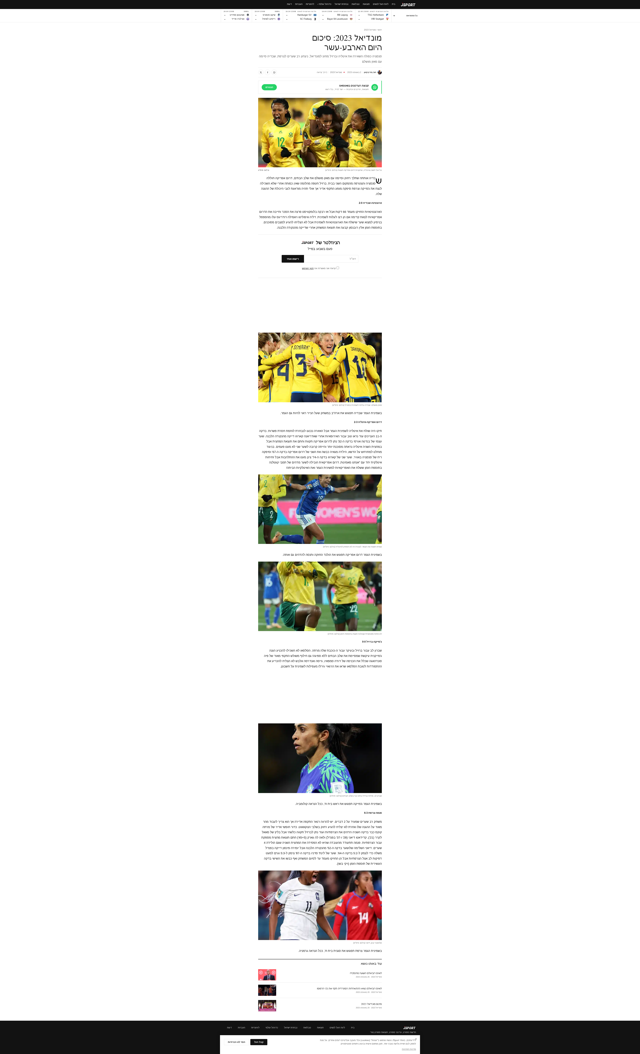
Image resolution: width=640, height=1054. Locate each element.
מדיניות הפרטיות (409, 1049)
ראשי (380, 30)
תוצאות (320, 1027)
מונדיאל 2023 (370, 30)
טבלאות (307, 1027)
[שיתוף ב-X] (261, 72)
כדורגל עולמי (272, 1027)
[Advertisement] (320, 305)
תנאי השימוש (308, 268)
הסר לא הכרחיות (236, 1042)
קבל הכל (259, 1042)
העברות (241, 1027)
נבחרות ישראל (290, 1027)
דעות (229, 1027)
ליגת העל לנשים (337, 1027)
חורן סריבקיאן (370, 72)
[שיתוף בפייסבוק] (267, 72)
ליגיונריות (255, 1027)
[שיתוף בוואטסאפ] (274, 72)
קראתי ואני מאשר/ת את (319, 268)
